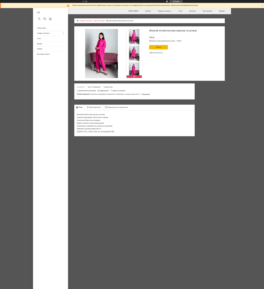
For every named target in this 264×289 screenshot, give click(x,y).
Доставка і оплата (43, 54)
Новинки (222, 11)
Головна (148, 11)
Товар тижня (41, 28)
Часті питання (207, 11)
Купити (158, 47)
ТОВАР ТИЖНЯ (133, 11)
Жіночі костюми (99, 21)
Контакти (192, 11)
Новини (39, 49)
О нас (39, 38)
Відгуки (39, 44)
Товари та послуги (43, 33)
